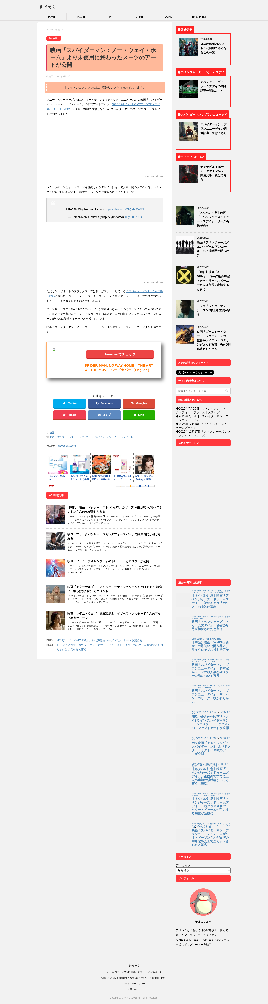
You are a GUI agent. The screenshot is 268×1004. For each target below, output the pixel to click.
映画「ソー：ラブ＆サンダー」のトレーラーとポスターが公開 (108, 561)
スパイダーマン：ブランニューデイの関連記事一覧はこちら (213, 128)
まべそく (47, 6)
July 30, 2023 (133, 217)
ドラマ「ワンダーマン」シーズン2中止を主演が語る (214, 310)
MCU (52, 437)
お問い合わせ (134, 989)
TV (110, 17)
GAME (139, 17)
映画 (52, 432)
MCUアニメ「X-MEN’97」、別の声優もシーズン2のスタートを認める (99, 640)
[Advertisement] (104, 145)
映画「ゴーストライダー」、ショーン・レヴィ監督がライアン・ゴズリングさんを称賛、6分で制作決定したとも (214, 340)
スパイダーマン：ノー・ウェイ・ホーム (116, 437)
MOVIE (81, 17)
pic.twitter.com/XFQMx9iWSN (126, 209)
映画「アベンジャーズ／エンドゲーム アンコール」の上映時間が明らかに (213, 249)
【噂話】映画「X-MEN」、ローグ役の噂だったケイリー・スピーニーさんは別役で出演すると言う (213, 280)
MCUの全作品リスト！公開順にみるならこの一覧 (213, 48)
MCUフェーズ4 (65, 437)
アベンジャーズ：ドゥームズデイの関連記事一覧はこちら (213, 86)
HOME (51, 17)
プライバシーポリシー (134, 983)
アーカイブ (183, 865)
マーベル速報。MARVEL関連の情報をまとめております (134, 972)
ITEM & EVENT (197, 17)
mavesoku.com (66, 445)
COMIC (168, 17)
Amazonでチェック (120, 354)
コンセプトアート (83, 437)
